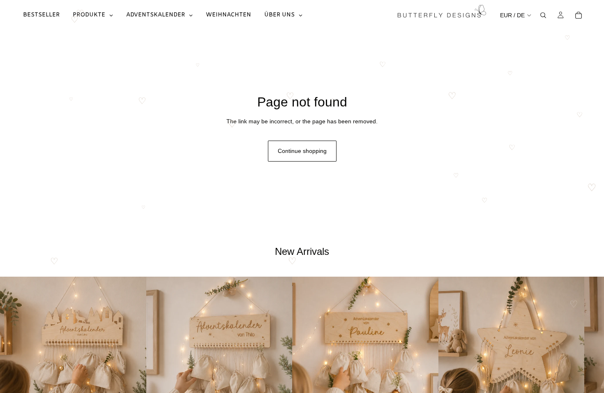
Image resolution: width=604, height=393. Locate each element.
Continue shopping (302, 151)
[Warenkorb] (578, 15)
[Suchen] (543, 15)
